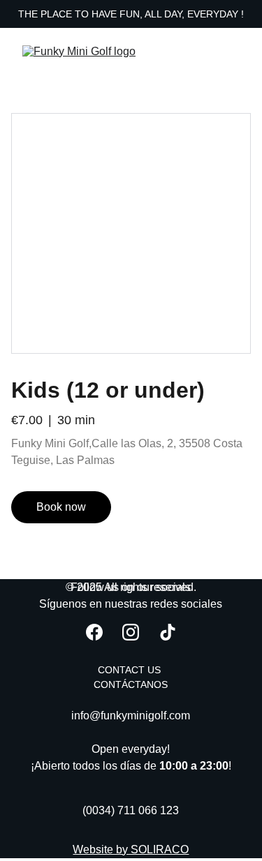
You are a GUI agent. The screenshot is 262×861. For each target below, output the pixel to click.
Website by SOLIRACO (131, 849)
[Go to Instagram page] (130, 632)
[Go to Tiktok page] (167, 632)
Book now (61, 507)
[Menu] (231, 51)
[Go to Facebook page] (94, 632)
